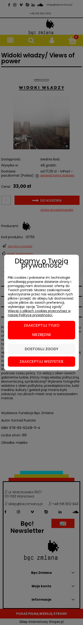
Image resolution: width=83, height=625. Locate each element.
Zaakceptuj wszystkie (42, 361)
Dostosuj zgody (41, 349)
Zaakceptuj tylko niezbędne (41, 330)
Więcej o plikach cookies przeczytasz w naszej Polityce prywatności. (39, 313)
